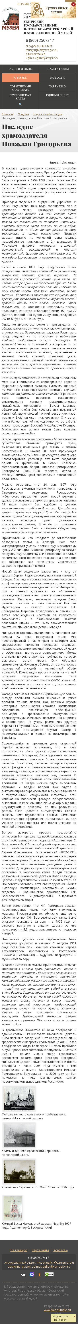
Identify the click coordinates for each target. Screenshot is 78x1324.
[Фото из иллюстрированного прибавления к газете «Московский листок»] (38, 1099)
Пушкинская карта (20, 97)
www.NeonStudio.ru (57, 1310)
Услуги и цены (20, 68)
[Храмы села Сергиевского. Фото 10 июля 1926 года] (38, 1171)
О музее (20, 77)
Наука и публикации (47, 114)
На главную (19, 1250)
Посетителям (57, 68)
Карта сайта (40, 1250)
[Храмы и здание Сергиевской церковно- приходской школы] (38, 1135)
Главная (7, 114)
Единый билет (57, 95)
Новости (57, 77)
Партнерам (57, 86)
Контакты (61, 1250)
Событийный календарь (20, 88)
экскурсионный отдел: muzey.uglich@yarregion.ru (39, 1263)
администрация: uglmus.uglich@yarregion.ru (39, 1266)
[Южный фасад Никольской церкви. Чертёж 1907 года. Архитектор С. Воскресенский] (38, 1208)
